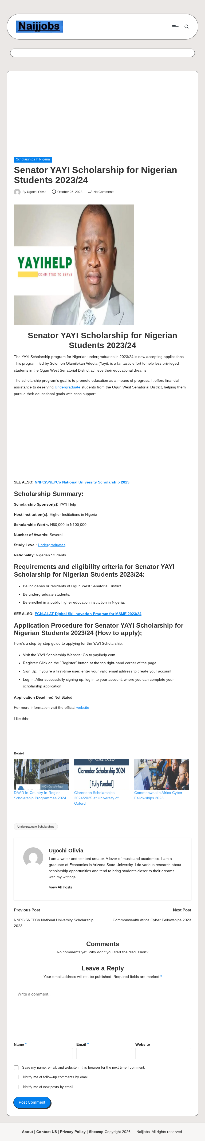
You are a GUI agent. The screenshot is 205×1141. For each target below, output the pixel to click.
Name (20, 1044)
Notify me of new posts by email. (48, 1087)
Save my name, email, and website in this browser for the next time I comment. (83, 1067)
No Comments (103, 192)
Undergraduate (67, 387)
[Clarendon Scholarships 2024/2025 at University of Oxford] (101, 774)
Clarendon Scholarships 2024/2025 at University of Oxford (96, 797)
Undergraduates (51, 545)
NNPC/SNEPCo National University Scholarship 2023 (82, 482)
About (27, 1132)
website (82, 707)
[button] (60, 887)
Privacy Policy (73, 1132)
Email (82, 1044)
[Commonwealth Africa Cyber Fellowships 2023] (161, 774)
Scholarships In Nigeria (33, 159)
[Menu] (175, 26)
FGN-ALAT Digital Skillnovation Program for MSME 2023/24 (88, 614)
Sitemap (96, 1132)
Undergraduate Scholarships (35, 826)
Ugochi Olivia (66, 850)
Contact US (46, 1132)
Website (142, 1044)
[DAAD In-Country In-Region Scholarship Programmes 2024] (41, 774)
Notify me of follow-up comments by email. (56, 1077)
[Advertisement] (102, 117)
